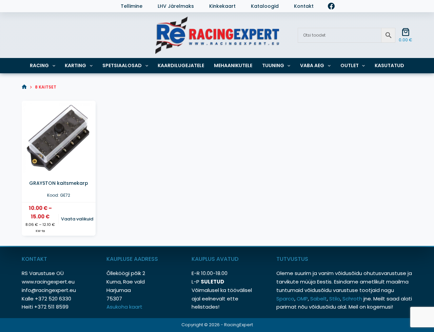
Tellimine (131, 6)
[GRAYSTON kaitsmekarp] (59, 138)
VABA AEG (312, 65)
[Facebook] (331, 6)
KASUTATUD (389, 65)
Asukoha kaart (125, 306)
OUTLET (349, 65)
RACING (39, 65)
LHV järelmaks (176, 6)
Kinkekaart (222, 6)
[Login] (25, 6)
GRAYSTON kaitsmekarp (58, 183)
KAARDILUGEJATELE (181, 65)
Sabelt (318, 298)
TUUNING (273, 65)
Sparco (285, 298)
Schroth (352, 298)
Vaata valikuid (77, 219)
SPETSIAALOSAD (122, 65)
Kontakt (304, 6)
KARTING (75, 65)
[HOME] (24, 87)
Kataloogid (265, 6)
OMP (302, 298)
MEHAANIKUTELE (233, 65)
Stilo (334, 298)
